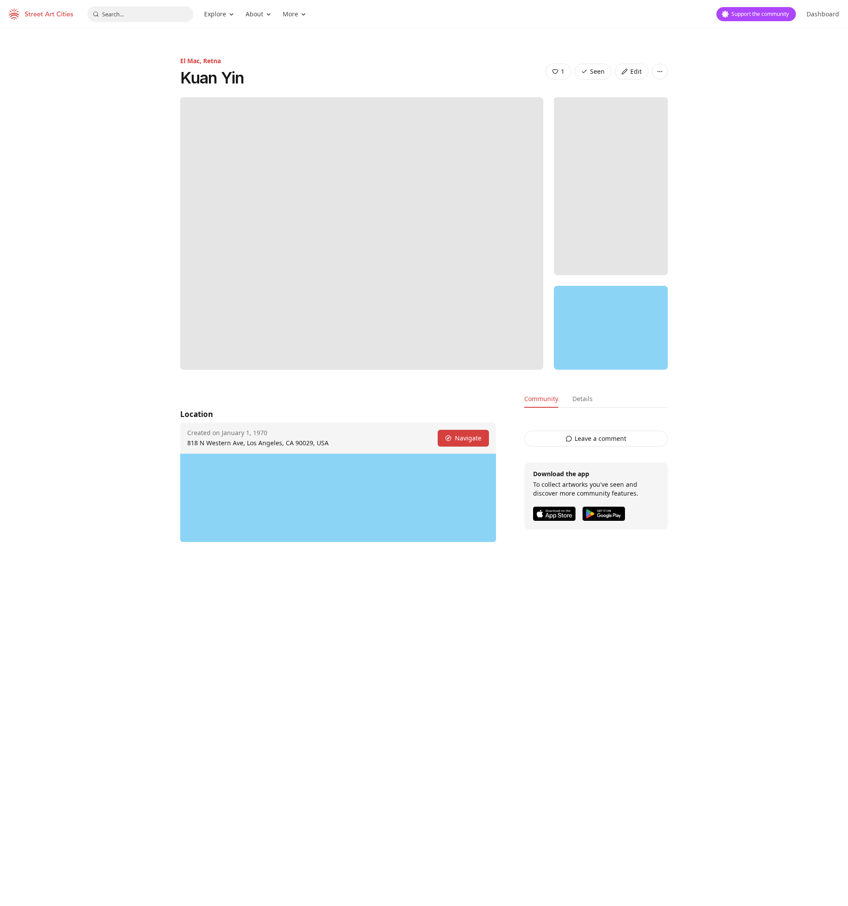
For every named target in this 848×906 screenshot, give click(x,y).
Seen (597, 71)
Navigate (468, 438)
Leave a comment (600, 438)
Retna (212, 61)
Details (582, 398)
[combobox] (140, 14)
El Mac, (191, 61)
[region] (611, 328)
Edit (636, 71)
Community (541, 398)
